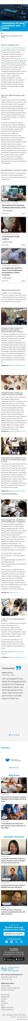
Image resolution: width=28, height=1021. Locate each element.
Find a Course (5, 994)
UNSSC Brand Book (7, 1009)
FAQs (3, 1005)
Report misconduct (7, 1007)
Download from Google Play (8, 959)
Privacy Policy (22, 1017)
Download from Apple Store (19, 959)
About (3, 1001)
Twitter (16, 942)
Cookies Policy (22, 1019)
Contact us (4, 1003)
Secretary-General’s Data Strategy (14, 48)
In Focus (3, 999)
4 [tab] (14, 735)
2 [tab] (11, 735)
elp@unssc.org (13, 592)
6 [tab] (18, 735)
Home (1, 33)
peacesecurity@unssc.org (17, 365)
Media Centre (5, 997)
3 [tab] (13, 735)
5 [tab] (16, 735)
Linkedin (11, 942)
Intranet (13, 1017)
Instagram (21, 942)
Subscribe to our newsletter (14, 934)
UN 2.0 (23, 58)
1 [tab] (9, 735)
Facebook (6, 942)
